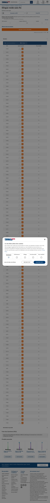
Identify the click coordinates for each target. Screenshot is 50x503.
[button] (10, 262)
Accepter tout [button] (39, 262)
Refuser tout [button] (27, 262)
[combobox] (44, 239)
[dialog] (25, 251)
